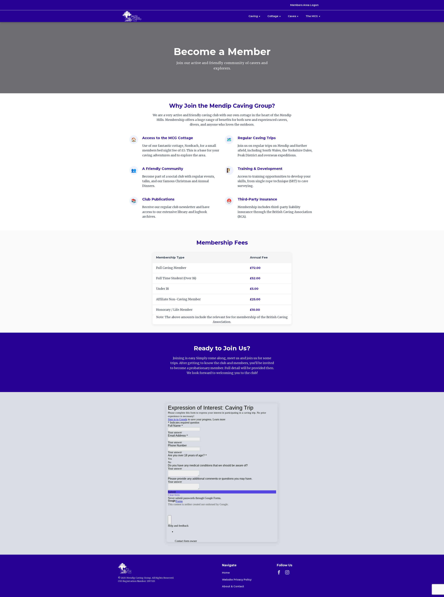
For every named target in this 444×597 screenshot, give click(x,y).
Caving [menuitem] (253, 16)
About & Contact (233, 586)
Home (226, 572)
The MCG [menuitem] (312, 16)
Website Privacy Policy (236, 579)
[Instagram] (287, 573)
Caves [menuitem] (292, 16)
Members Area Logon (304, 5)
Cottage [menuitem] (272, 16)
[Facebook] (279, 573)
